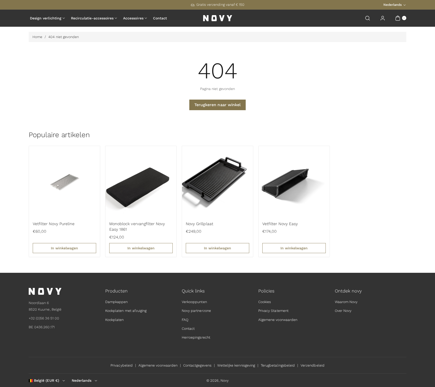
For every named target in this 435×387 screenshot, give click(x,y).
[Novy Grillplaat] (217, 181)
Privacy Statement (273, 311)
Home (37, 37)
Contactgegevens (197, 365)
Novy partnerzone (196, 311)
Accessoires (133, 18)
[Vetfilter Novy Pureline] (64, 181)
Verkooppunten (194, 302)
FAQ (185, 320)
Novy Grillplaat (199, 223)
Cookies (264, 302)
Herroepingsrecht (196, 337)
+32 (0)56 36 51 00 (44, 318)
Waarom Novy (346, 302)
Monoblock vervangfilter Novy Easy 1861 (137, 226)
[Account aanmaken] (382, 18)
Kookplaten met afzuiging (126, 311)
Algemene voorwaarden (277, 320)
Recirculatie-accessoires (92, 18)
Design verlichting (45, 18)
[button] (367, 18)
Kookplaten (114, 320)
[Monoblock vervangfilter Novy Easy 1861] (140, 181)
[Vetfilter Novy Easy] (294, 181)
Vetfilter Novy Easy (280, 223)
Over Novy (343, 311)
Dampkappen (116, 302)
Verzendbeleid (312, 365)
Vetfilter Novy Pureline (54, 223)
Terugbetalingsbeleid (278, 365)
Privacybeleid (122, 365)
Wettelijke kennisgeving (236, 365)
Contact (188, 328)
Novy (225, 380)
